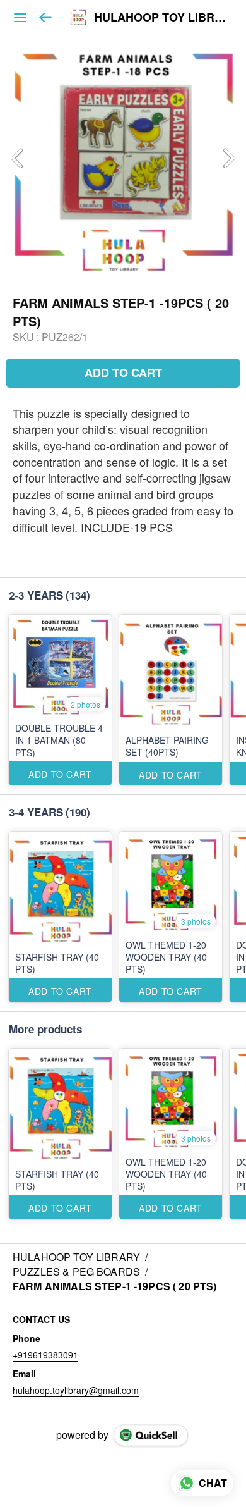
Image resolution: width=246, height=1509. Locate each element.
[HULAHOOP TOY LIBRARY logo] (78, 17)
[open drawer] (20, 17)
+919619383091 (45, 1354)
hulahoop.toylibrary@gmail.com (76, 1390)
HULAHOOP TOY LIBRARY (160, 17)
